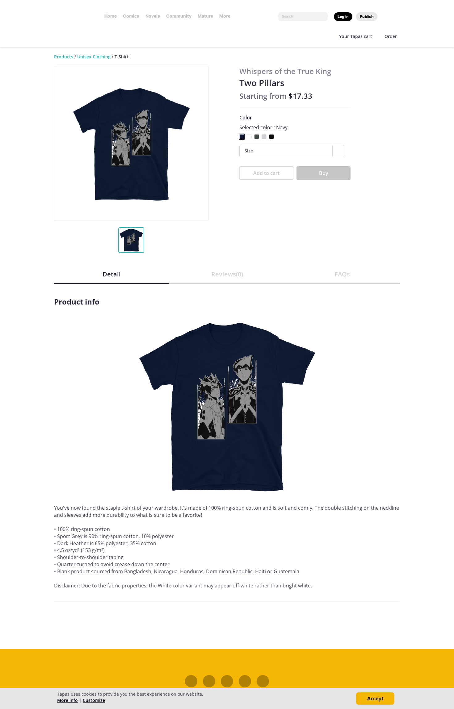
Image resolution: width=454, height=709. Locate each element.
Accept (375, 698)
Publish (367, 16)
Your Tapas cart (355, 36)
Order (391, 36)
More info (67, 700)
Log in (343, 16)
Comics (131, 16)
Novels (152, 16)
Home (110, 16)
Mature (205, 16)
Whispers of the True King (285, 71)
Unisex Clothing (94, 57)
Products (63, 57)
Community (178, 16)
